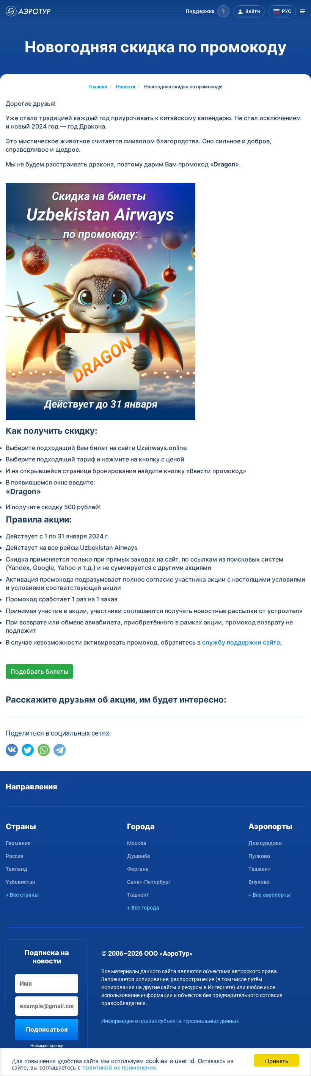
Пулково (259, 856)
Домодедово (265, 843)
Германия (18, 843)
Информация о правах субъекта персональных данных (170, 1021)
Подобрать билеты (39, 671)
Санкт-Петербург (149, 882)
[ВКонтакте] (12, 750)
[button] (207, 11)
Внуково (259, 882)
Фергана (138, 869)
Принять (276, 1060)
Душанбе (138, 856)
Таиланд (16, 869)
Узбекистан (20, 882)
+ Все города (143, 908)
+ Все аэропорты (269, 895)
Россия (15, 856)
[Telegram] (59, 750)
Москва (136, 843)
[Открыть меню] (302, 11)
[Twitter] (28, 750)
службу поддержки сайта (241, 642)
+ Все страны (22, 895)
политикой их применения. (120, 1066)
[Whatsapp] (44, 750)
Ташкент (138, 895)
